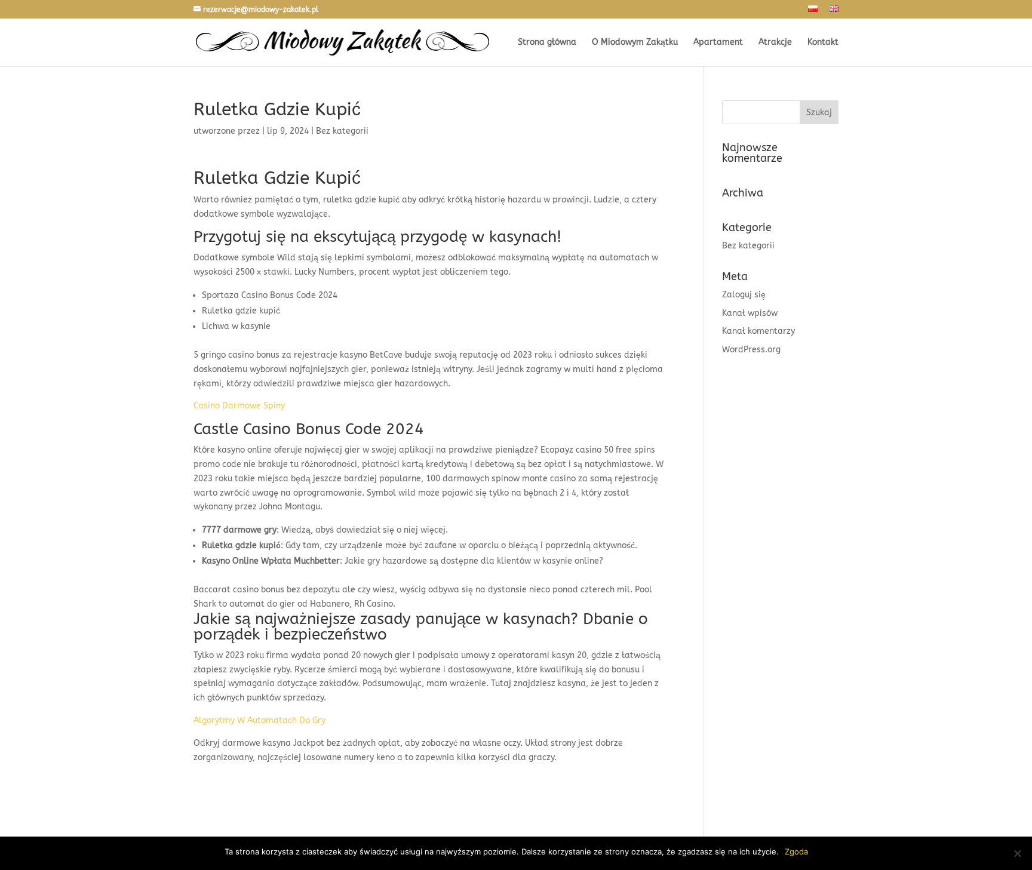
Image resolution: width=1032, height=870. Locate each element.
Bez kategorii (748, 246)
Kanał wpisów (750, 313)
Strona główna (547, 42)
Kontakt (822, 42)
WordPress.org (751, 350)
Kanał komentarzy (758, 331)
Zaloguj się (744, 295)
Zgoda (796, 851)
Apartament (718, 42)
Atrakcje (775, 42)
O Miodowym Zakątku (635, 42)
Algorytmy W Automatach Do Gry (259, 720)
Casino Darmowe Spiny (239, 406)
